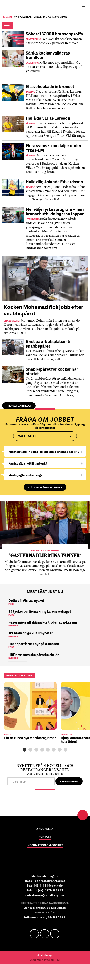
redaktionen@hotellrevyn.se (45, 895)
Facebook (34, 933)
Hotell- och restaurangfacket (45, 881)
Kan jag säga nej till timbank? (27, 463)
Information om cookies (45, 845)
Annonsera (44, 829)
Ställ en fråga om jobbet (45, 487)
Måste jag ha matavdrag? (25, 475)
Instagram (54, 933)
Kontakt (45, 837)
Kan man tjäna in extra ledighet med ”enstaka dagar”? (44, 452)
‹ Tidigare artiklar (18, 405)
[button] (24, 750)
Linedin (44, 933)
